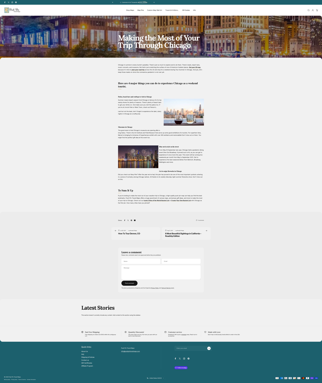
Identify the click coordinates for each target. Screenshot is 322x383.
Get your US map (194, 67)
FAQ (82, 354)
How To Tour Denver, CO (129, 233)
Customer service (175, 332)
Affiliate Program (87, 366)
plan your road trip (138, 70)
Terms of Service (166, 288)
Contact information (31, 379)
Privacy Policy (155, 288)
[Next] (154, 2)
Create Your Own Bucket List (181, 200)
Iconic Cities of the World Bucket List (156, 200)
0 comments (201, 220)
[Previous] (113, 2)
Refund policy (7, 379)
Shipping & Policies (87, 357)
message (183, 334)
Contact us (85, 360)
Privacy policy (14, 379)
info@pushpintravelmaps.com (130, 351)
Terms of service (22, 379)
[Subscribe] (209, 348)
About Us (84, 351)
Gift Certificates (86, 363)
